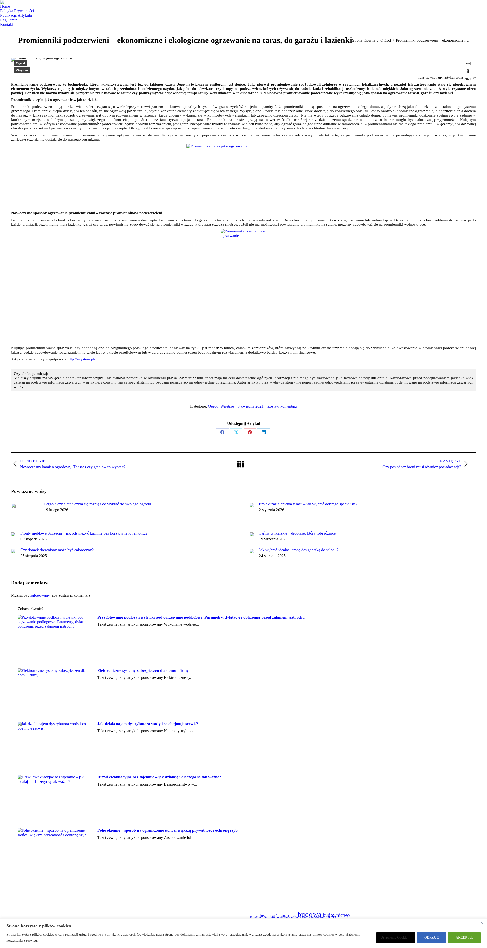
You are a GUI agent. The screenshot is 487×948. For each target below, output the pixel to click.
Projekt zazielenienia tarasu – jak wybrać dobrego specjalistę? (308, 504)
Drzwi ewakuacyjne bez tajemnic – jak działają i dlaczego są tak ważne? (159, 777)
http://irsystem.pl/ (81, 359)
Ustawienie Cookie (393, 937)
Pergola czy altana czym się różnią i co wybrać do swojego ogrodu (97, 504)
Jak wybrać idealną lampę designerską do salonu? (298, 550)
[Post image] (25, 513)
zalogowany (40, 595)
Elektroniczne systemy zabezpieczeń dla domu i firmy (143, 670)
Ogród (20, 63)
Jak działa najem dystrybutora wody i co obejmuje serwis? (147, 724)
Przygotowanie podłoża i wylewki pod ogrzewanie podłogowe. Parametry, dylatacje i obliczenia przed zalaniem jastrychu (201, 617)
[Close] (482, 923)
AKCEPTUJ (464, 937)
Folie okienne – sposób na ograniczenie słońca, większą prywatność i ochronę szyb (167, 830)
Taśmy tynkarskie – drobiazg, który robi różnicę (297, 533)
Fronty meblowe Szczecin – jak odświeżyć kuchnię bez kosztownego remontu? (83, 533)
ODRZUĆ (431, 937)
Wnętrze (22, 70)
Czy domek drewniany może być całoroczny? (57, 550)
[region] (243, 933)
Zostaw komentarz (282, 406)
